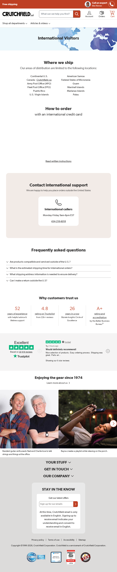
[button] (113, 423)
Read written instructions (58, 161)
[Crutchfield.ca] (18, 14)
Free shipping (9, 4)
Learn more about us (57, 383)
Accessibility (68, 540)
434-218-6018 (58, 221)
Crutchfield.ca (44, 80)
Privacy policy (38, 540)
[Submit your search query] (76, 14)
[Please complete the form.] (75, 504)
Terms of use (53, 540)
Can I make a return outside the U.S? (28, 281)
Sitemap (82, 540)
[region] (58, 423)
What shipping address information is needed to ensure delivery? (43, 274)
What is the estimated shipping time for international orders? (41, 268)
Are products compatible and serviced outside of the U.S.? (40, 262)
